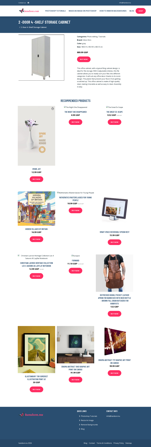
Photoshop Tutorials (55, 11)
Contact (92, 443)
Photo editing (92, 36)
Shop (141, 11)
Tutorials (101, 36)
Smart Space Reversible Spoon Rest (114, 232)
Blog (132, 11)
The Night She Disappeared (76, 112)
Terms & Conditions (104, 443)
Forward (75, 260)
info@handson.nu (125, 3)
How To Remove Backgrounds (113, 11)
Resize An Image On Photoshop (82, 11)
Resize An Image (87, 420)
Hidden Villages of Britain (36, 229)
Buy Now (84, 59)
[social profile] (28, 3)
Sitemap (128, 443)
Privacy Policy (119, 443)
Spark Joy (36, 169)
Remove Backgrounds (89, 425)
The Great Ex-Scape (114, 112)
